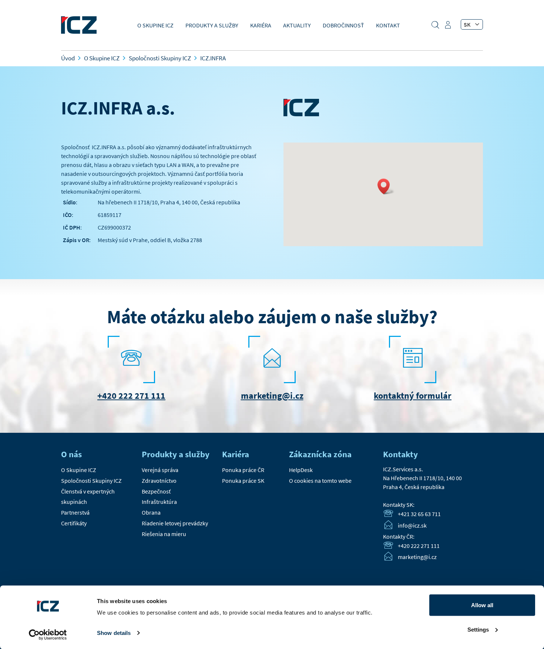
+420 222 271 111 (131, 395)
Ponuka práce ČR (243, 470)
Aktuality (297, 25)
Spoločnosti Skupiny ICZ (91, 480)
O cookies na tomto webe (320, 480)
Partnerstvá (75, 512)
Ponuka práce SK (243, 480)
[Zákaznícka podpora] (449, 27)
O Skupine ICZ (155, 25)
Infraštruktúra (159, 501)
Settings (478, 629)
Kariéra (260, 25)
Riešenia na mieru (164, 534)
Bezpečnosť (156, 491)
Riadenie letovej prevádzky (175, 523)
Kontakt (388, 25)
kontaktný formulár (412, 395)
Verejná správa (160, 470)
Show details (114, 633)
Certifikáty (74, 523)
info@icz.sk (412, 525)
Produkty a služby (211, 25)
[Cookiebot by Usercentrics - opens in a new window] (48, 634)
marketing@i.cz (272, 395)
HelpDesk (301, 470)
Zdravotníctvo (159, 480)
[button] (385, 186)
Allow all (482, 605)
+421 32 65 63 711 (419, 514)
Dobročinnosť (343, 25)
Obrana (151, 512)
